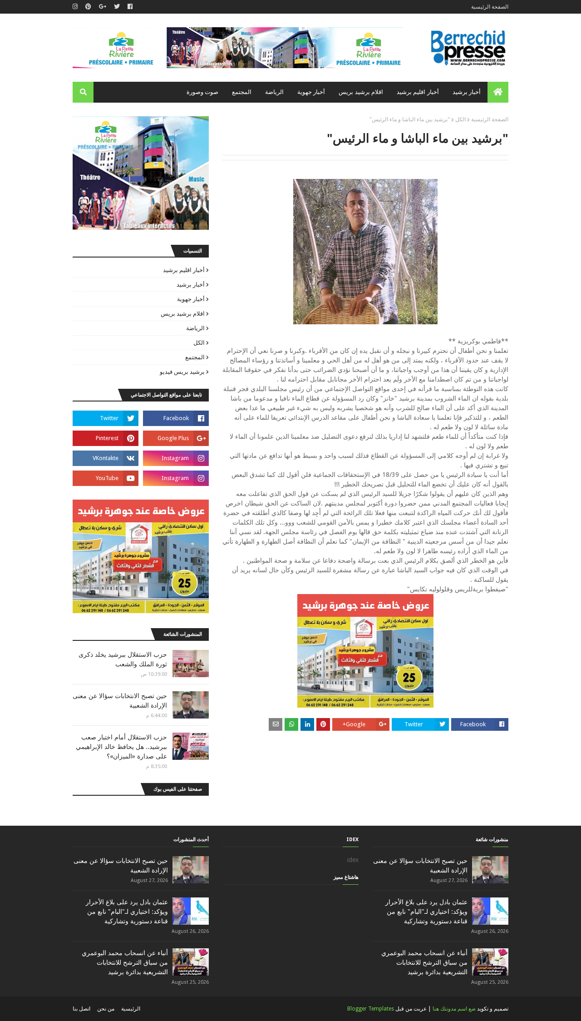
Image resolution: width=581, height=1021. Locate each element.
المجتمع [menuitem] (241, 92)
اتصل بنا (81, 1009)
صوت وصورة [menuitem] (202, 92)
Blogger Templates (370, 1009)
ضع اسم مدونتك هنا (454, 1009)
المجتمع (195, 357)
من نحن (105, 1009)
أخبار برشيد (191, 284)
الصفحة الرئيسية (489, 7)
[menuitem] (497, 92)
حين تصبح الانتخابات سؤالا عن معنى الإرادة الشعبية (120, 700)
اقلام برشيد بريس (183, 313)
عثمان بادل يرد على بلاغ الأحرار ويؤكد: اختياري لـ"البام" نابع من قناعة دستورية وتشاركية (426, 911)
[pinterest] (88, 7)
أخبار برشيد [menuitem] (467, 92)
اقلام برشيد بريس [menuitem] (361, 92)
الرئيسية (130, 1009)
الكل (460, 119)
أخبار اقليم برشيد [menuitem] (418, 92)
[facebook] (130, 7)
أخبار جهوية (191, 299)
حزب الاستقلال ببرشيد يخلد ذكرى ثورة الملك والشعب (123, 659)
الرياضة (195, 328)
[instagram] (76, 7)
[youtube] (105, 478)
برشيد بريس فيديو (182, 371)
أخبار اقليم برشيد (184, 270)
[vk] (105, 458)
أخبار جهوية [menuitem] (311, 92)
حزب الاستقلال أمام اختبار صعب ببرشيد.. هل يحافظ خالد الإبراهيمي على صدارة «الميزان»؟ (121, 747)
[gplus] (102, 7)
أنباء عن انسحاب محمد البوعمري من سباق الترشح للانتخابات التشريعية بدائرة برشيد (424, 962)
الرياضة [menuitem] (274, 92)
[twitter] (117, 7)
